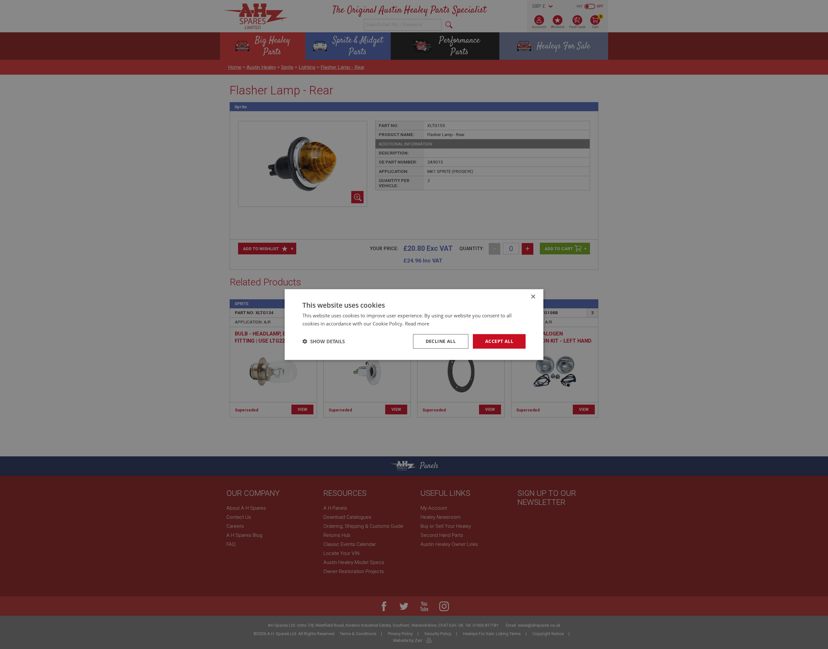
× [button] (532, 296)
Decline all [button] (441, 341)
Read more (417, 323)
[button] (323, 341)
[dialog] (414, 324)
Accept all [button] (499, 341)
